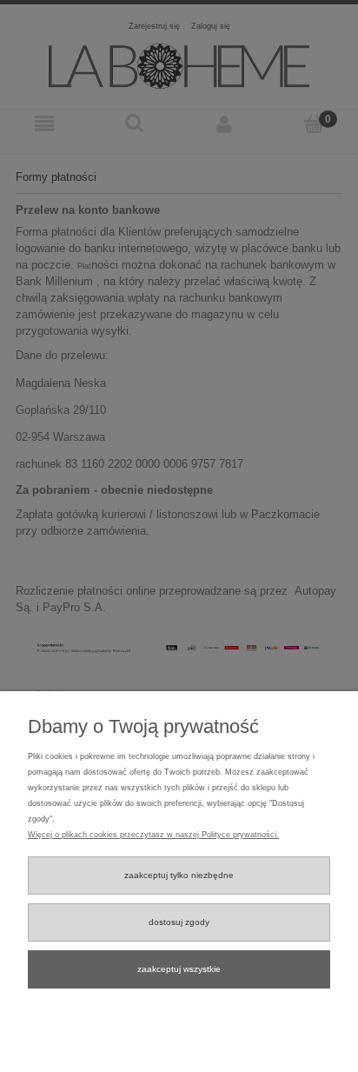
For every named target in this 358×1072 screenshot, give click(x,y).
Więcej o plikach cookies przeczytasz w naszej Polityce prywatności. (153, 834)
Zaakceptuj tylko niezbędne (179, 875)
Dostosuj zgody (179, 922)
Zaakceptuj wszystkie (179, 969)
